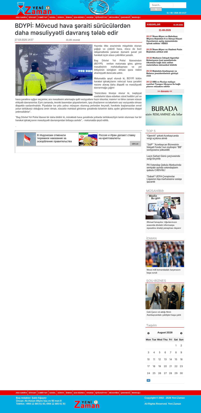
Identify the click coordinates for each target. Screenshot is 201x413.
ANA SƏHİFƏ (21, 17)
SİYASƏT (32, 17)
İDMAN (69, 17)
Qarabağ (125, 17)
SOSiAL (52, 17)
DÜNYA (61, 17)
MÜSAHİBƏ (114, 17)
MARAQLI (136, 17)
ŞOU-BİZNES (79, 17)
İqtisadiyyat (101, 17)
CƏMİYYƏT (42, 17)
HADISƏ (90, 17)
